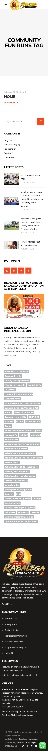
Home (9, 96)
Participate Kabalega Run (18, 489)
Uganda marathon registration (21, 521)
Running (7, 153)
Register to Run (12, 630)
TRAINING (23, 512)
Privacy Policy (11, 624)
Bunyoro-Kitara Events (16, 371)
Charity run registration (17, 380)
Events (8, 412)
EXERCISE (34, 417)
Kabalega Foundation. (28, 739)
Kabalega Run (12, 462)
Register (9, 494)
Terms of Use (11, 618)
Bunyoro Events (13, 376)
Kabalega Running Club (17, 471)
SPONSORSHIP (12, 503)
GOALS (19, 421)
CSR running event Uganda (19, 394)
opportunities (12, 485)
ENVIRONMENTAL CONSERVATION (22, 403)
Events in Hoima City (15, 417)
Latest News (10, 144)
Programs (8, 148)
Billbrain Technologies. (27, 742)
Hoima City (10, 653)
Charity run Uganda (15, 385)
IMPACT (24, 435)
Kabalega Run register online (20, 476)
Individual (36, 435)
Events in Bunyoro (23, 412)
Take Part (10, 512)
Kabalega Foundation (16, 448)
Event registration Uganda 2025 (21, 408)
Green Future (33, 421)
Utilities (7, 157)
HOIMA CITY (11, 435)
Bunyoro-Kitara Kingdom (16, 647)
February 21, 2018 (12, 92)
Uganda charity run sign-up (19, 517)
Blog (6, 140)
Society (37, 498)
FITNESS (9, 421)
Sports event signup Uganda (20, 507)
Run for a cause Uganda (17, 498)
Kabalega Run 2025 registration (21, 467)
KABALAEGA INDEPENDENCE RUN (22, 444)
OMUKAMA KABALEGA (16, 480)
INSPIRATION (11, 439)
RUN (18, 494)
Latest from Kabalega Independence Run (20, 675)
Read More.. (7, 604)
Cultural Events (12, 398)
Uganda (35, 512)
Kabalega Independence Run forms (23, 458)
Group (8, 426)
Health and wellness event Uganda (23, 430)
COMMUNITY (34, 385)
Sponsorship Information (16, 635)
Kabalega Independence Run (20, 453)
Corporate (10, 389)
